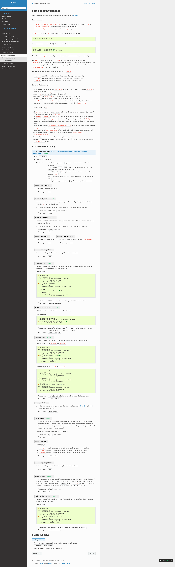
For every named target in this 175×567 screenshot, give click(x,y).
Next (91, 553)
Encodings (5, 21)
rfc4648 (75, 15)
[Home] (32, 3)
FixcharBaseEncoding (9, 58)
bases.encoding (6, 44)
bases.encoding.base (7, 47)
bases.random (6, 68)
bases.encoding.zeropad (8, 66)
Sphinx (41, 563)
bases (14, 2)
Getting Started (6, 16)
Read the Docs (65, 563)
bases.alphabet (6, 33)
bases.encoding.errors (8, 52)
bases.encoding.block (8, 49)
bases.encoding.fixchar (8, 55)
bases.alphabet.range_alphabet (10, 39)
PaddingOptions (7, 60)
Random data (6, 24)
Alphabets (5, 19)
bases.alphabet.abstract (8, 36)
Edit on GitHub (90, 3)
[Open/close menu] (1, 55)
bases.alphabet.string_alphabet (10, 41)
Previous (37, 553)
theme (50, 563)
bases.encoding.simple (8, 63)
